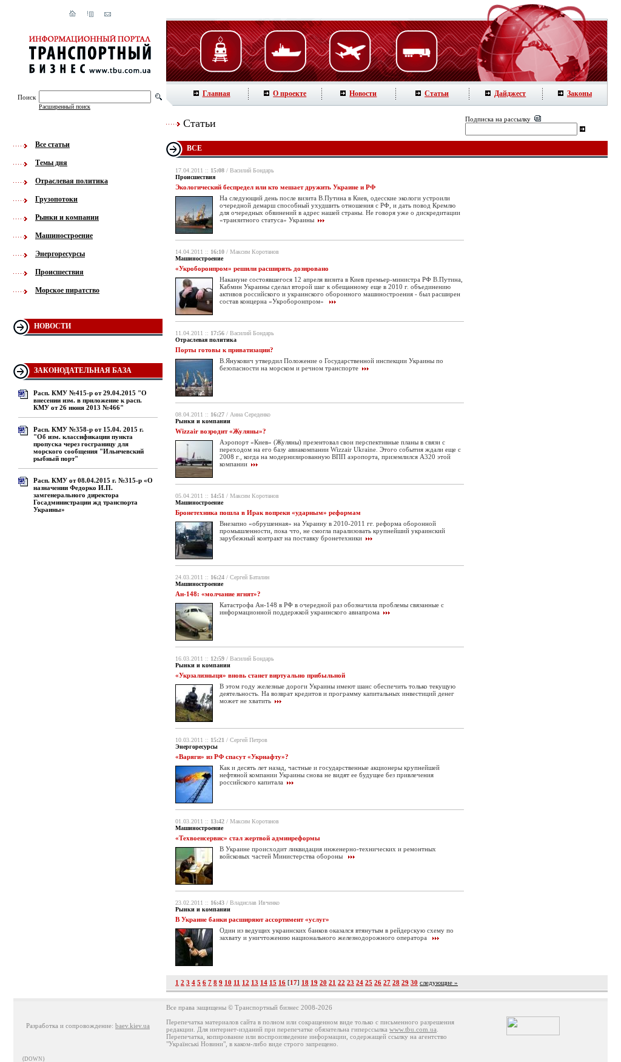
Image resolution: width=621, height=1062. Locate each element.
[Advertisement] (540, 358)
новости (52, 326)
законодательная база (83, 370)
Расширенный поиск (64, 106)
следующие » (439, 982)
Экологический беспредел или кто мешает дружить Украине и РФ (275, 187)
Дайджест (510, 93)
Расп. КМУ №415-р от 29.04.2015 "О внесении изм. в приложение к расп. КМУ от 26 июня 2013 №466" (90, 400)
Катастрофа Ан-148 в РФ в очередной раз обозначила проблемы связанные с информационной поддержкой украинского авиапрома (332, 608)
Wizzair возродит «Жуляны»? (220, 431)
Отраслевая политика (71, 181)
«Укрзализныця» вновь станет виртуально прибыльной (260, 675)
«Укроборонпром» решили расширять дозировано (252, 268)
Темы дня (51, 162)
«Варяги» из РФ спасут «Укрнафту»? (232, 756)
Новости (363, 93)
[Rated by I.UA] (533, 1032)
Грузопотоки (56, 199)
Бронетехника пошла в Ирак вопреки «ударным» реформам (268, 512)
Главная (216, 93)
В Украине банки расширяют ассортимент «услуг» (252, 919)
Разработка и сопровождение (69, 1025)
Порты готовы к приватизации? (224, 349)
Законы (579, 93)
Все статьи (52, 144)
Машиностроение (64, 235)
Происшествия (59, 272)
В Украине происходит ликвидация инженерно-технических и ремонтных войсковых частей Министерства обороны (328, 852)
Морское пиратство (67, 290)
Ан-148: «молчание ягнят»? (218, 593)
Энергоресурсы (60, 254)
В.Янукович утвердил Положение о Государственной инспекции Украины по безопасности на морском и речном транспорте (331, 364)
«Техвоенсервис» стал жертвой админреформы (247, 838)
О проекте (289, 93)
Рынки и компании (67, 217)
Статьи (437, 93)
